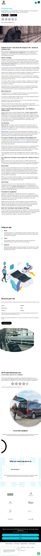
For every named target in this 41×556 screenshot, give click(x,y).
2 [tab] (20, 455)
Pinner (21, 308)
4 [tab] (21, 484)
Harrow (2, 305)
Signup (20, 538)
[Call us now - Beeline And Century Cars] (36, 3)
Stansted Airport (24, 543)
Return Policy (22, 547)
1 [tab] (16, 484)
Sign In (20, 535)
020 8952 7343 (11, 184)
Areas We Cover (6, 323)
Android (5, 196)
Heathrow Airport (5, 67)
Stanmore (3, 310)
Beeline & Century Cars (20, 141)
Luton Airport (17, 543)
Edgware (22, 305)
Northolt (22, 310)
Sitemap (32, 547)
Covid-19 (28, 547)
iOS (12, 196)
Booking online (4, 167)
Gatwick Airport (32, 543)
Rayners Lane (4, 308)
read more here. (7, 552)
